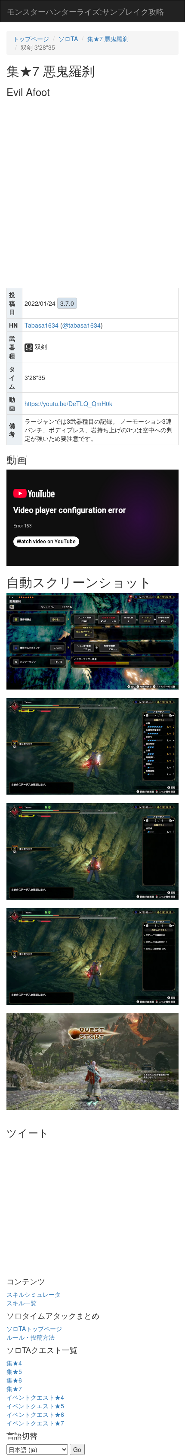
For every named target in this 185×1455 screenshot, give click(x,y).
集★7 (14, 1388)
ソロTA (68, 38)
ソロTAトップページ (34, 1328)
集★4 (14, 1363)
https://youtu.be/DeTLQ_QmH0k (68, 403)
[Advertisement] (92, 194)
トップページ (31, 38)
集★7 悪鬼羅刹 (108, 38)
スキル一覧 (21, 1302)
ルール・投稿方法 (30, 1337)
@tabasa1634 (81, 325)
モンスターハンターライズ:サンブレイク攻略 (85, 11)
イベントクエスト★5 (35, 1405)
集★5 (14, 1371)
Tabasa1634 (42, 325)
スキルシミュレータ (33, 1294)
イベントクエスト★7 (35, 1423)
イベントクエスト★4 (35, 1397)
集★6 (14, 1380)
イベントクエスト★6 (35, 1414)
